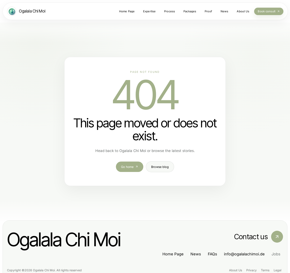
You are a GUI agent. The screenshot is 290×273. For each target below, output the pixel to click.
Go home (127, 167)
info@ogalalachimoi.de (244, 254)
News (195, 254)
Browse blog (160, 167)
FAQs (212, 254)
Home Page (173, 254)
